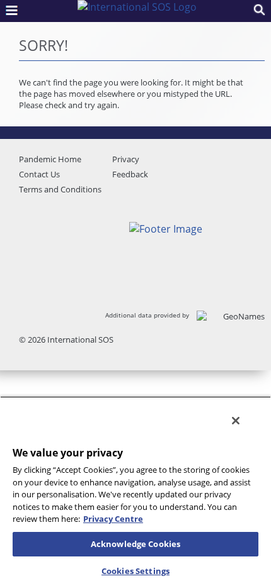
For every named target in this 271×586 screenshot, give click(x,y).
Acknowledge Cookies (135, 544)
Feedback (130, 174)
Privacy (125, 159)
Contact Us (39, 174)
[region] (135, 491)
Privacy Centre (113, 518)
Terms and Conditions (60, 189)
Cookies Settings (135, 571)
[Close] (236, 420)
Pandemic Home (50, 159)
